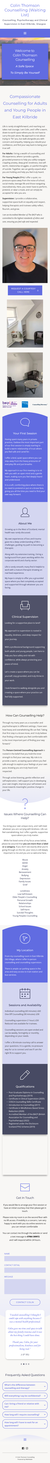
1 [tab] (21, 1364)
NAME (7, 1253)
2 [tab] (23, 1364)
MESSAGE (8, 1276)
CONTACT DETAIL (12, 1265)
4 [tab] (28, 1364)
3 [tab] (26, 1364)
